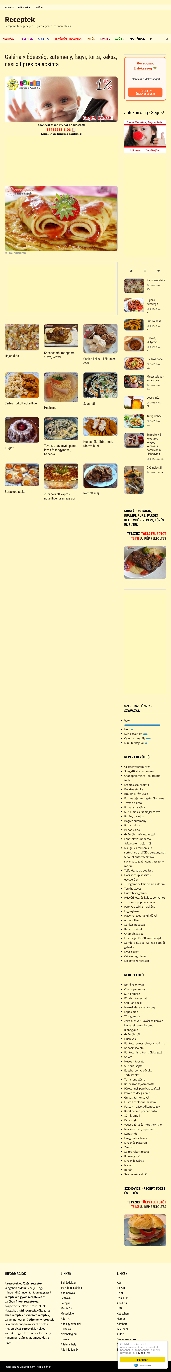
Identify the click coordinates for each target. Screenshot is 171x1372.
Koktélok (66, 1329)
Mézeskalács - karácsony (155, 378)
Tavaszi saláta (133, 803)
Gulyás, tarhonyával (136, 1097)
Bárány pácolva (134, 816)
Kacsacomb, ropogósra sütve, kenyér (59, 355)
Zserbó (128, 1147)
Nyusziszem (131, 952)
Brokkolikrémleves (136, 794)
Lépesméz (130, 1133)
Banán (128, 1170)
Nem (127, 729)
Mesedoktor (68, 1313)
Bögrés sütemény (135, 821)
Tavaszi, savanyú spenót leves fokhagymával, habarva (60, 450)
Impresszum (12, 1366)
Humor (121, 1318)
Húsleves (50, 408)
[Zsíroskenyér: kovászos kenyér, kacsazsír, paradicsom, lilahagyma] (134, 435)
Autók (120, 1334)
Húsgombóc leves (135, 1138)
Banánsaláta (132, 825)
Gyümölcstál (154, 467)
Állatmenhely (68, 1344)
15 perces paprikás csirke (140, 902)
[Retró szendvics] (134, 281)
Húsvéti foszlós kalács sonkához (144, 897)
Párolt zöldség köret (137, 1093)
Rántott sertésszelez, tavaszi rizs (144, 1043)
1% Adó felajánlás (71, 1287)
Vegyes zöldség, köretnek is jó (143, 1124)
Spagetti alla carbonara (139, 771)
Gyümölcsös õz (133, 933)
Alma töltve (131, 920)
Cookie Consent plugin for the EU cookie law (142, 1365)
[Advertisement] (61, 159)
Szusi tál (89, 404)
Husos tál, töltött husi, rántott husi (98, 444)
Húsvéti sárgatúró (135, 893)
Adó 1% (119, 38)
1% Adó (121, 1287)
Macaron (129, 1165)
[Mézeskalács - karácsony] (134, 377)
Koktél (105, 38)
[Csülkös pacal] (134, 360)
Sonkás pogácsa (134, 924)
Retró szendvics (156, 280)
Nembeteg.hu (69, 1334)
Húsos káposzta (134, 1061)
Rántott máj (91, 493)
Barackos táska (15, 492)
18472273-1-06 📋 (61, 129)
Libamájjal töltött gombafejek (143, 938)
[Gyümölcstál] (134, 468)
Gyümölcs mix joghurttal (139, 834)
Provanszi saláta (134, 807)
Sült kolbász (154, 321)
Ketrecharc (123, 1313)
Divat (120, 1293)
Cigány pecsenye (152, 302)
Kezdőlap (9, 38)
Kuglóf (9, 448)
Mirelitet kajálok (134, 743)
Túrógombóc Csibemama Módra (144, 884)
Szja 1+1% (123, 1298)
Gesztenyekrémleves (137, 767)
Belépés (39, 7)
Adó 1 (120, 1282)
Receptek (20, 19)
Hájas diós (12, 356)
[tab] (131, 270)
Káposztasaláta (134, 1048)
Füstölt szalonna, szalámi (140, 1102)
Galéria (13, 56)
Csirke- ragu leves (135, 956)
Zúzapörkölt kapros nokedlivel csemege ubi (59, 496)
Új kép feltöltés (153, 538)
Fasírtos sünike (133, 789)
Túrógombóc (154, 416)
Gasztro (43, 38)
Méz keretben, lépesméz (139, 1129)
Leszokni (66, 1298)
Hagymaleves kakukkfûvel (140, 915)
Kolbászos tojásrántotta (139, 1084)
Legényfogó (131, 911)
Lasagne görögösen (136, 961)
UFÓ (119, 1308)
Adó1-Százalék (69, 1349)
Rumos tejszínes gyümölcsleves (144, 798)
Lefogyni (66, 1303)
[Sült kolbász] (134, 321)
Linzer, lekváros (134, 1161)
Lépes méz (153, 397)
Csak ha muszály (135, 738)
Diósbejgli (130, 1120)
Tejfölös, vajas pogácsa (138, 870)
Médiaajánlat (44, 1366)
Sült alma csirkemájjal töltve (142, 812)
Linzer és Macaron (135, 1142)
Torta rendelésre (134, 1079)
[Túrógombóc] (134, 416)
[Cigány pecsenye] (134, 300)
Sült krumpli (132, 1115)
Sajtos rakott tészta (136, 1151)
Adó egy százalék (71, 1324)
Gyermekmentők (126, 1339)
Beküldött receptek (67, 38)
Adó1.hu (122, 1303)
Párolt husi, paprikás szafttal (142, 1088)
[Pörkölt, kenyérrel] (134, 338)
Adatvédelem (27, 1366)
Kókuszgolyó (132, 1156)
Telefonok (122, 1329)
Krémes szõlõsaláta (136, 785)
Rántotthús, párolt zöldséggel (143, 1052)
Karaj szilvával (133, 929)
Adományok (137, 38)
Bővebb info (143, 1352)
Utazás (65, 1339)
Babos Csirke (132, 830)
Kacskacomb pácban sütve (141, 1111)
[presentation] (131, 270)
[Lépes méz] (134, 398)
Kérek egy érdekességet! (145, 92)
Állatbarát (122, 1324)
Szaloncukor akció (135, 1174)
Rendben (142, 1359)
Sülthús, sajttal (133, 1066)
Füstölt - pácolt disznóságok (142, 1106)
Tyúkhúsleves (132, 888)
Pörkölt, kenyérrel (152, 340)
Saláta (128, 1057)
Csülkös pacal (155, 359)
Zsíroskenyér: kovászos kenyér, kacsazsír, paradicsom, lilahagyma (154, 444)
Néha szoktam (133, 734)
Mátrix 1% (66, 1308)
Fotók (91, 38)
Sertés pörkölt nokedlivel (21, 403)
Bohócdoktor (68, 1282)
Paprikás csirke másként (139, 906)
